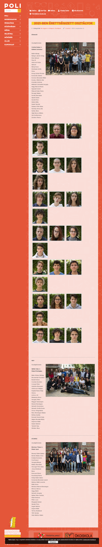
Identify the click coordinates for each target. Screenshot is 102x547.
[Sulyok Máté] (40, 335)
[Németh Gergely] (73, 267)
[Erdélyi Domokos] (40, 148)
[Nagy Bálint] (57, 267)
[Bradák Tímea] (40, 131)
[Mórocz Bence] (40, 267)
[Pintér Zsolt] (57, 131)
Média (7, 30)
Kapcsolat (9, 45)
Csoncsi (67, 28)
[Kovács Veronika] (57, 233)
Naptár (43, 11)
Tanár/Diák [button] (64, 11)
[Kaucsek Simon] (57, 199)
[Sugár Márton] (40, 318)
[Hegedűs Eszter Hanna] (73, 165)
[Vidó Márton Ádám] (73, 335)
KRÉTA (34, 11)
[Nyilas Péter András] (40, 284)
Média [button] (53, 11)
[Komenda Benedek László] (40, 233)
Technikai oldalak (39, 14)
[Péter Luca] (57, 301)
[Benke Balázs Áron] (73, 131)
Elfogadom (53, 542)
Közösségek (9, 27)
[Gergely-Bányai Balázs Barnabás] (57, 165)
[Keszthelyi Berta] (73, 199)
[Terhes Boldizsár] (57, 335)
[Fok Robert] (40, 165)
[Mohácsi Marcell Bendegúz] (40, 250)
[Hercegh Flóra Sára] (40, 182)
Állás (7, 41)
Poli (6, 16)
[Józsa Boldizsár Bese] (40, 199)
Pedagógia (9, 23)
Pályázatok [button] (78, 11)
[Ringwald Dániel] (73, 301)
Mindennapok (10, 19)
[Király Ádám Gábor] (40, 216)
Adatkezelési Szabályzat (89, 539)
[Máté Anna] (73, 233)
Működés (8, 37)
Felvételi (8, 34)
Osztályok (58, 28)
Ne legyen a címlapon (47, 28)
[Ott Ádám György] (40, 301)
